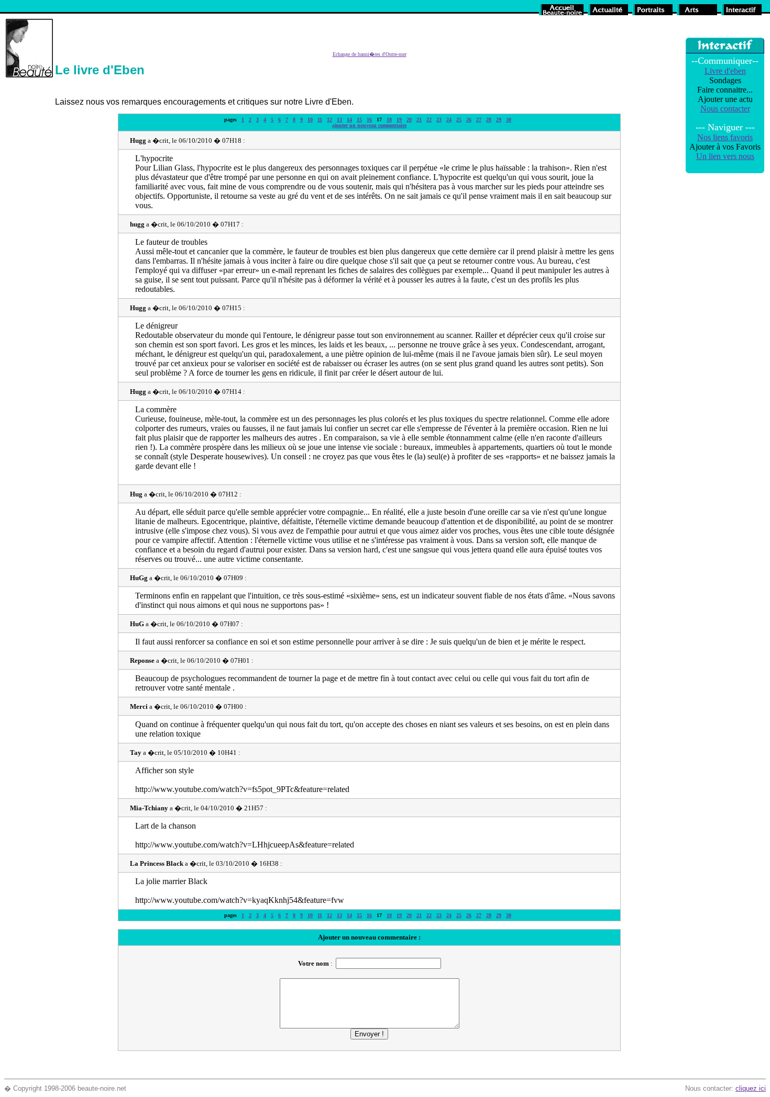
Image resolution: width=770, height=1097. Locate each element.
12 (329, 119)
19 (399, 119)
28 (488, 119)
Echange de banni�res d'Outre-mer (369, 54)
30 (508, 119)
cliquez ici (750, 1088)
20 (409, 119)
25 (458, 119)
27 (478, 119)
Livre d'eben (725, 70)
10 (310, 119)
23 (439, 119)
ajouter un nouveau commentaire (369, 125)
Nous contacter (725, 108)
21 (419, 119)
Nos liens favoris (725, 137)
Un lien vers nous (725, 156)
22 (429, 119)
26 (468, 119)
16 (369, 119)
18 (389, 119)
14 (349, 119)
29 (498, 119)
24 (449, 119)
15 (359, 119)
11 (319, 119)
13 (339, 119)
